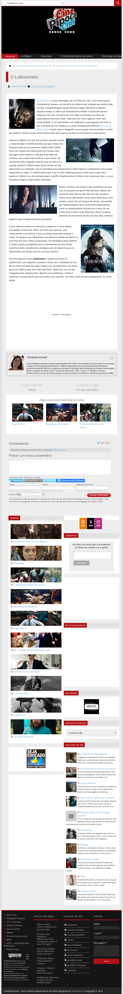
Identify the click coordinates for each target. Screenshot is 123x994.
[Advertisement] (61, 49)
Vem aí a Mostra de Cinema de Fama (45, 952)
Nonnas (84, 844)
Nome (12, 484)
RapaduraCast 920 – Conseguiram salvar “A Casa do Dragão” (47, 942)
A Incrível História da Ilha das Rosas (98, 768)
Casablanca (86, 830)
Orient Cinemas (14, 925)
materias (71, 970)
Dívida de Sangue (44, 973)
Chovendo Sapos (45, 958)
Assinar (12, 494)
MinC (9, 939)
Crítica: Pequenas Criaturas (44, 962)
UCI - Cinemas (14, 921)
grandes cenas (74, 960)
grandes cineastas (76, 965)
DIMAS (10, 932)
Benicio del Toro (45, 66)
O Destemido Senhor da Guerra (62, 56)
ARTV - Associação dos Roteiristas (16, 944)
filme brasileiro (75, 955)
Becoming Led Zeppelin (100, 56)
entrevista (72, 950)
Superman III (20, 628)
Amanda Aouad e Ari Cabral (15, 962)
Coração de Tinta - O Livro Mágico (30, 541)
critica (58, 66)
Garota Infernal (87, 783)
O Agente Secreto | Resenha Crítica (45, 981)
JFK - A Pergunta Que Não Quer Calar (32, 650)
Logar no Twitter (50, 480)
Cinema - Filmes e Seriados (46, 969)
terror (79, 66)
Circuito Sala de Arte (17, 936)
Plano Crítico (43, 924)
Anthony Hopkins (28, 66)
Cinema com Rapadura (43, 935)
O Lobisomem (92, 66)
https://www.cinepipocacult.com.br (16, 980)
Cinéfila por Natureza (47, 977)
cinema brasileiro (76, 934)
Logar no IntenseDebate (16, 480)
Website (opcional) (84, 484)
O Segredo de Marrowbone (93, 754)
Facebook (111, 357)
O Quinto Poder (88, 891)
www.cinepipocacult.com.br (14, 973)
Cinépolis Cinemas (16, 918)
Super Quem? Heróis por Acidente (97, 797)
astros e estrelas (75, 929)
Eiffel (82, 876)
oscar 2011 (69, 66)
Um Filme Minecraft (23, 736)
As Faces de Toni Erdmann (27, 671)
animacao (72, 924)
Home (14, 66)
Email (45, 484)
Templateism (77, 991)
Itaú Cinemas (13, 929)
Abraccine (12, 914)
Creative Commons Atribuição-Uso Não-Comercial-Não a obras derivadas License (16, 967)
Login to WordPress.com (33, 480)
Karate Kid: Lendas (89, 859)
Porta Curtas (13, 949)
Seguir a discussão (108, 442)
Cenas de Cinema (45, 948)
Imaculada (32, 56)
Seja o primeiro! (60, 450)
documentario (74, 945)
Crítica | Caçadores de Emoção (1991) (46, 928)
